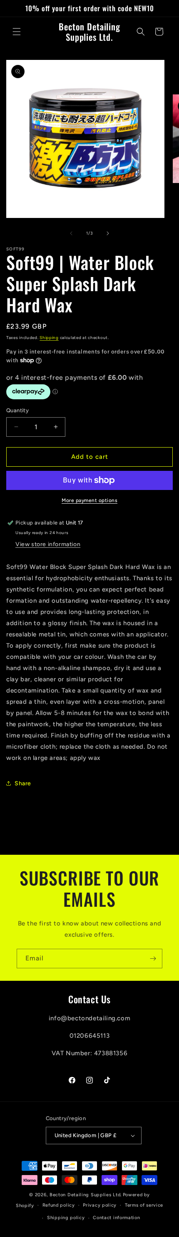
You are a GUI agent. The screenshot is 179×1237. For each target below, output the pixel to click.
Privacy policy (100, 1205)
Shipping (49, 337)
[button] (16, 31)
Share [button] (23, 783)
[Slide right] (108, 233)
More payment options (89, 500)
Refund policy (58, 1205)
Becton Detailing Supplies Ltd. (86, 1194)
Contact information (116, 1217)
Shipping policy (66, 1217)
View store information (47, 544)
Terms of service (144, 1205)
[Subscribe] (153, 958)
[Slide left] (71, 233)
